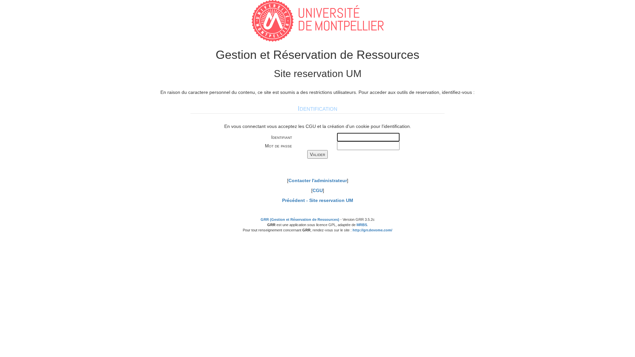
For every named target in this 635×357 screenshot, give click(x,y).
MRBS (362, 225)
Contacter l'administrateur (317, 180)
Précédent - (317, 200)
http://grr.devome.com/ (372, 230)
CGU (318, 190)
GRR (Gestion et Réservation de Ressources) (300, 219)
